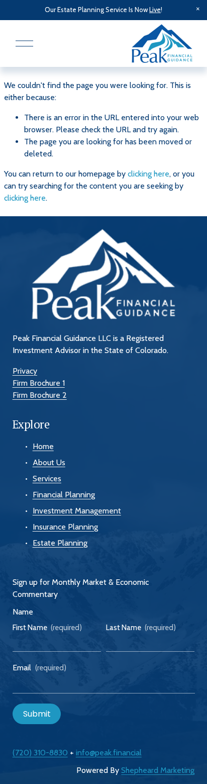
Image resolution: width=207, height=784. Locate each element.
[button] (198, 9)
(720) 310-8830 (40, 752)
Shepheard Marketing (157, 770)
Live (155, 10)
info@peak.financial (109, 752)
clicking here (148, 174)
